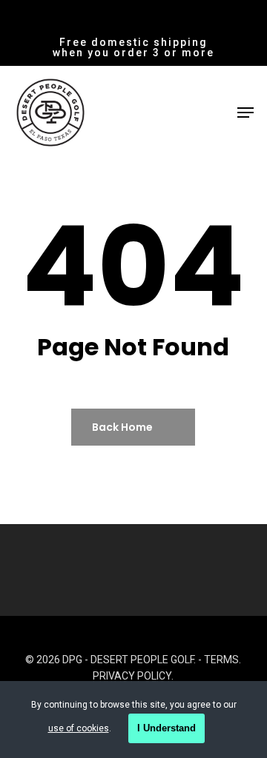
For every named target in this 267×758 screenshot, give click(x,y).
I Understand (166, 728)
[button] (245, 112)
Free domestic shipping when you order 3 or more (133, 47)
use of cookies (78, 728)
